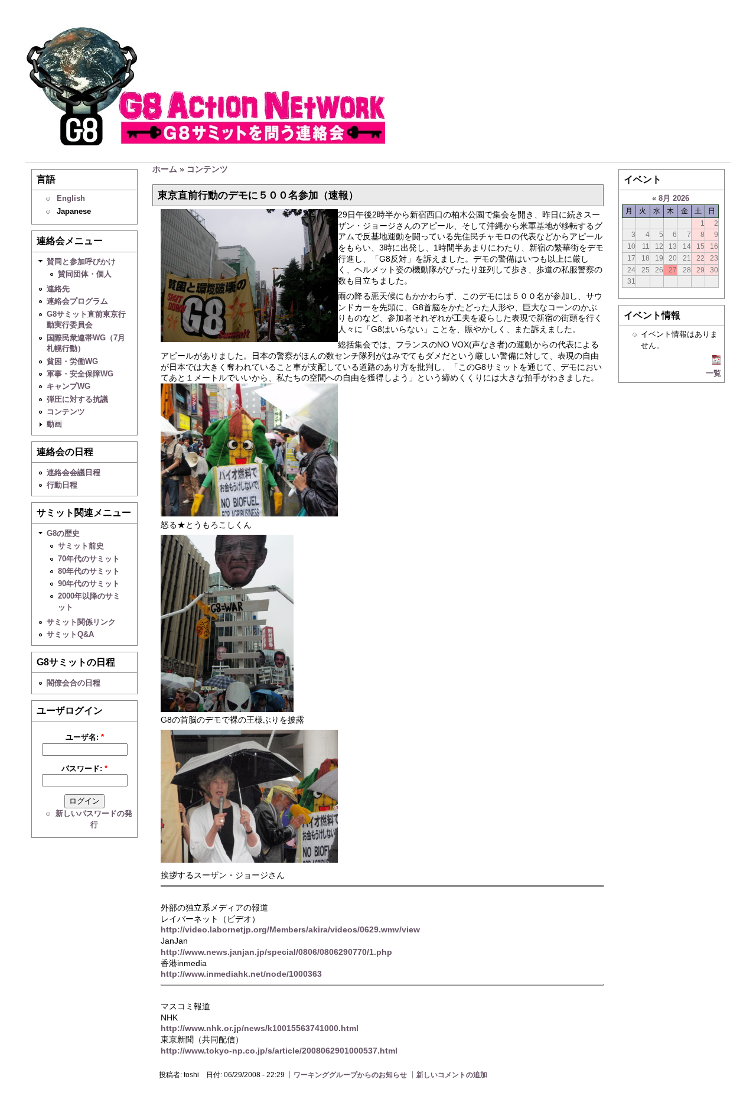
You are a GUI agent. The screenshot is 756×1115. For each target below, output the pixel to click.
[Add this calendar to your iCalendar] (716, 361)
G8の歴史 (63, 533)
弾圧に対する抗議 (77, 399)
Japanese (74, 211)
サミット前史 (81, 545)
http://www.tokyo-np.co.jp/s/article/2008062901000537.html (279, 1050)
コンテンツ (66, 411)
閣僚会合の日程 (73, 682)
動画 (54, 424)
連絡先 (58, 288)
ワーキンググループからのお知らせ (350, 1074)
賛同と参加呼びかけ (81, 261)
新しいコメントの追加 (451, 1074)
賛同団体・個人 (85, 273)
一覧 (713, 373)
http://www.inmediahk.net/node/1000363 (241, 974)
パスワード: (84, 768)
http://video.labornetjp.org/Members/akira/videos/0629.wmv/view (290, 929)
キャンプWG (68, 386)
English (71, 198)
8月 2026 (674, 198)
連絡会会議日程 (73, 472)
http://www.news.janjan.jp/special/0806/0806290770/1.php (276, 952)
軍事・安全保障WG (80, 373)
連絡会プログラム (77, 301)
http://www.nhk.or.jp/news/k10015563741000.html (260, 1028)
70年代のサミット (89, 558)
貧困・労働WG (72, 361)
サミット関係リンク (81, 621)
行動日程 (62, 484)
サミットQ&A (70, 634)
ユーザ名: (85, 737)
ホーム (164, 169)
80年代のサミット (89, 571)
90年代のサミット (89, 583)
